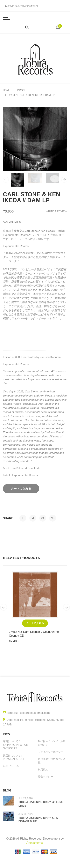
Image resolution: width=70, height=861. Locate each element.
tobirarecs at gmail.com (35, 712)
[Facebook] (22, 518)
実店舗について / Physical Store (14, 757)
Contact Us (11, 766)
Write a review (56, 211)
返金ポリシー (45, 776)
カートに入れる (35, 623)
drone (21, 90)
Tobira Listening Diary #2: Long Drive (40, 804)
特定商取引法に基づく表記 (52, 761)
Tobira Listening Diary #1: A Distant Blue (38, 819)
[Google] (52, 518)
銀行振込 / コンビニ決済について (52, 743)
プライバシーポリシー (50, 751)
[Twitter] (32, 518)
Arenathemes (35, 842)
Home (6, 90)
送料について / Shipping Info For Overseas (15, 745)
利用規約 (43, 769)
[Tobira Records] (35, 58)
